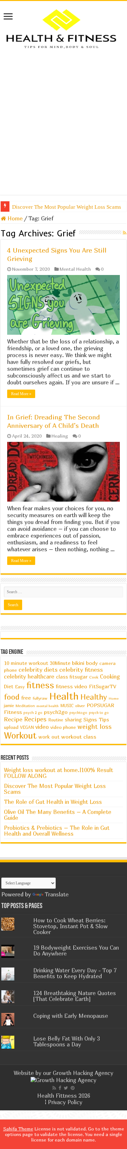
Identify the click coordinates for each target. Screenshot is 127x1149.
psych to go (99, 712)
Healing (59, 436)
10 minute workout (26, 663)
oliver (80, 705)
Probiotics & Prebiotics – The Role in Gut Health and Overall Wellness (56, 830)
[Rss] (54, 1088)
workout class (78, 736)
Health (64, 696)
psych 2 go (32, 712)
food (12, 696)
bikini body (85, 663)
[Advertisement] (63, 121)
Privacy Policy (65, 1102)
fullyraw (40, 698)
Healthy (93, 697)
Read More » (21, 394)
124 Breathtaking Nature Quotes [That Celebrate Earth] (74, 996)
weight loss (95, 726)
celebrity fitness (81, 669)
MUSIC (67, 705)
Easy (20, 686)
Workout (20, 735)
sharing (73, 719)
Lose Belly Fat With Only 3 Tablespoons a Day (66, 1041)
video (42, 726)
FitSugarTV (102, 686)
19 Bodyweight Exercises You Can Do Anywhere (76, 950)
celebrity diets (38, 669)
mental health (47, 706)
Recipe (13, 719)
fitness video (71, 686)
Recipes (35, 719)
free (26, 698)
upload (11, 727)
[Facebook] (60, 1088)
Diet (8, 686)
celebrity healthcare (29, 676)
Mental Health (75, 269)
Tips (104, 719)
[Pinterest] (72, 1088)
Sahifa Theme (18, 1128)
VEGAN (27, 727)
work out (49, 737)
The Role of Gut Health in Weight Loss (53, 801)
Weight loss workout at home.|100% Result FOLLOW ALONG (58, 773)
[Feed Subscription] (124, 232)
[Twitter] (66, 1088)
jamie (9, 705)
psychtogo (78, 712)
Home (14, 218)
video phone (63, 727)
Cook (93, 677)
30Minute (60, 663)
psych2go (56, 712)
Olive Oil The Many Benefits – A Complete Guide (57, 814)
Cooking (110, 676)
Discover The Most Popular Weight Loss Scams (66, 207)
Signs (90, 719)
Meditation (25, 706)
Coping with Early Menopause (70, 1015)
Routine (55, 720)
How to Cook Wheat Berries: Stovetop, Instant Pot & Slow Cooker (70, 926)
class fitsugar (72, 677)
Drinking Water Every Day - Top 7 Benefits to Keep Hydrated (75, 973)
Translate (57, 894)
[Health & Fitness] (63, 28)
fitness (40, 685)
